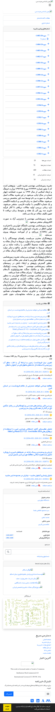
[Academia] (43, 701)
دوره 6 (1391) (41, 123)
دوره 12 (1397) (41, 87)
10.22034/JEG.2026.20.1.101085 (37, 415)
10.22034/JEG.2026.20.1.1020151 (36, 372)
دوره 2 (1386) (41, 147)
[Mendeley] (48, 701)
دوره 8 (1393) (41, 111)
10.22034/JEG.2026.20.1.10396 (37, 392)
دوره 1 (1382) (41, 154)
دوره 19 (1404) (41, 44)
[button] (33, 709)
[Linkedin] (38, 701)
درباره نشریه (46, 642)
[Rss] (32, 701)
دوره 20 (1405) (41, 35)
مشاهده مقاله (47, 378)
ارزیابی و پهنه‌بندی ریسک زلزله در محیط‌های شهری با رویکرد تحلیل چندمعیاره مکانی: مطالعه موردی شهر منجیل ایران (28, 318)
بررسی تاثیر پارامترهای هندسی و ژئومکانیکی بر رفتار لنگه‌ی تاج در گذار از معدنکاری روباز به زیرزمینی (28, 347)
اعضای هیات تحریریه (44, 645)
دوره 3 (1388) (41, 141)
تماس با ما (47, 650)
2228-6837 (9, 535)
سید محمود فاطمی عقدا (41, 510)
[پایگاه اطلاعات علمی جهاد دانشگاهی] (28, 583)
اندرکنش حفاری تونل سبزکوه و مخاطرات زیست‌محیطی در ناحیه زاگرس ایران (29, 341)
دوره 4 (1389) (41, 135)
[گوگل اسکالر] (27, 570)
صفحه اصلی (47, 639)
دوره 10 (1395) (41, 99)
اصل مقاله (32, 378)
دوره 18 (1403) (41, 50)
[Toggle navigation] (28, 5)
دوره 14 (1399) (41, 75)
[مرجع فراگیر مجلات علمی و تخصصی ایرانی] (27, 587)
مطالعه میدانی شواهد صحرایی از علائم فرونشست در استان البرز (29, 311)
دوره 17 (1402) (41, 56)
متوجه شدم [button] (7, 707)
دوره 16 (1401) (41, 62)
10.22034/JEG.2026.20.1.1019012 (36, 479)
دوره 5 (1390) (41, 129)
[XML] (48, 359)
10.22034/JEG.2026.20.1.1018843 (36, 438)
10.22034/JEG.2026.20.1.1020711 (36, 461)
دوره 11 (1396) (41, 93)
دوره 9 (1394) (41, 105)
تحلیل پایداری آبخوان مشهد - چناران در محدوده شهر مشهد (27, 323)
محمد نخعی (45, 517)
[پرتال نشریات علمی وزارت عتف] (27, 579)
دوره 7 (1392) (41, 117)
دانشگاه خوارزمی (43, 500)
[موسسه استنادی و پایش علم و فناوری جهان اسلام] (27, 574)
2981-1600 (9, 538)
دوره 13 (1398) (41, 81)
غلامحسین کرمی (43, 524)
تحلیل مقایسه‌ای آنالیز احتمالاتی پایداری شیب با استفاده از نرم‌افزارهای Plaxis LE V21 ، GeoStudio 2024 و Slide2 (29, 328)
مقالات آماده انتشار (43, 18)
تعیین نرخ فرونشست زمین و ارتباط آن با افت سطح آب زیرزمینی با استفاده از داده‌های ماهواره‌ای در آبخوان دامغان (30, 334)
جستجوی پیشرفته (43, 556)
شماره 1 (43, 39)
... (49, 591)
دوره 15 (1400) (41, 68)
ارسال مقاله (47, 647)
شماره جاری (46, 23)
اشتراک (9, 694)
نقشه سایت (47, 653)
